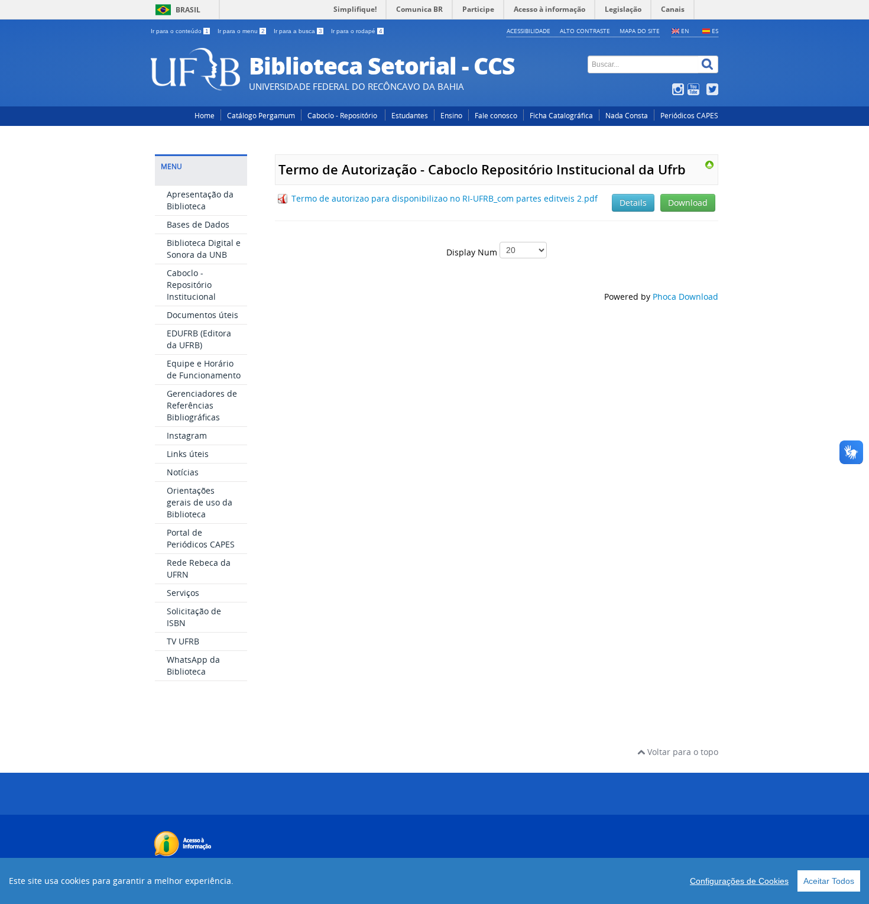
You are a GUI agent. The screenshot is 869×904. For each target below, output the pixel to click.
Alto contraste (585, 31)
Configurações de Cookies (739, 881)
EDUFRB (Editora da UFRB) (199, 339)
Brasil (188, 10)
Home (204, 116)
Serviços (183, 592)
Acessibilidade (528, 31)
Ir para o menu (241, 31)
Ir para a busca (298, 31)
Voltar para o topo (681, 751)
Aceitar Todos (828, 881)
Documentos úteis (202, 314)
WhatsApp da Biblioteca (193, 665)
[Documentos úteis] (709, 164)
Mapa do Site (640, 31)
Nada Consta (626, 116)
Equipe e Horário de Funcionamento (204, 369)
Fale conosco (496, 116)
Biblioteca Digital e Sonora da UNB (204, 248)
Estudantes (409, 116)
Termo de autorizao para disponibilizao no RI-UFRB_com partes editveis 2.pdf (444, 198)
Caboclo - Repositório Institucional (191, 284)
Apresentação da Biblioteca (200, 200)
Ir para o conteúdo (180, 31)
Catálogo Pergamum (261, 116)
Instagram (187, 435)
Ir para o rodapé (356, 31)
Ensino (451, 116)
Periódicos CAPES (689, 116)
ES (715, 31)
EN (685, 31)
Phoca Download (685, 296)
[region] (434, 881)
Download (688, 202)
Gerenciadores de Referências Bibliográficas (202, 405)
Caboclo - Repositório (343, 116)
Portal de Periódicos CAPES (201, 538)
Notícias (183, 472)
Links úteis (188, 453)
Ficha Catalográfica (561, 116)
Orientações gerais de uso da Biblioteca (199, 502)
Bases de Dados (198, 224)
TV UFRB (183, 641)
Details (633, 202)
